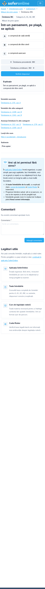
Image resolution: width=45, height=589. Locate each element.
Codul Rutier (32, 187)
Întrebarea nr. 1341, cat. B (11, 115)
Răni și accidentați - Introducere (13, 137)
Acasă (3, 9)
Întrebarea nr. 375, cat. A (11, 103)
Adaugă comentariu (34, 240)
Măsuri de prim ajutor (9, 12)
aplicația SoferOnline (13, 170)
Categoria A (30, 9)
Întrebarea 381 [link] (27, 12)
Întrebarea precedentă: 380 (24, 62)
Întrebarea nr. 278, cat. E (33, 124)
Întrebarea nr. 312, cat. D (11, 124)
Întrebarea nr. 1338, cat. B (11, 112)
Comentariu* (6, 220)
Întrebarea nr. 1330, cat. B (11, 128)
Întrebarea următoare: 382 (21, 68)
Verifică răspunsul (23, 74)
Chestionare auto (16, 9)
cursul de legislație (17, 187)
